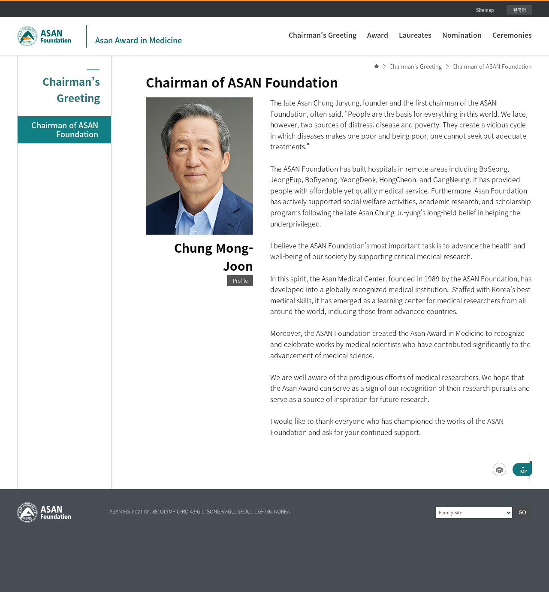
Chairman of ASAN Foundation (492, 66)
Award (377, 35)
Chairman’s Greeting (322, 35)
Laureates (415, 35)
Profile (240, 280)
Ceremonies (512, 35)
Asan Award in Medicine (138, 40)
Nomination (462, 35)
